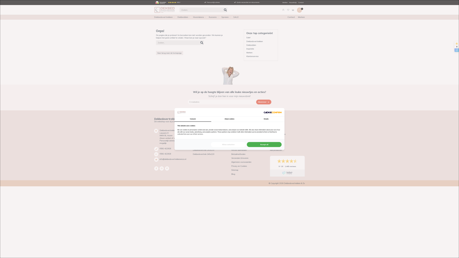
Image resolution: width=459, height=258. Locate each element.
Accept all (264, 144)
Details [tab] (266, 119)
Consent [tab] (193, 119)
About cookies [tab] (229, 119)
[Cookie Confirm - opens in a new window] (273, 112)
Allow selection (228, 144)
